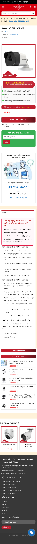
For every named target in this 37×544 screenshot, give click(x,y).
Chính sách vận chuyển (8, 487)
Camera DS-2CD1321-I (9, 444)
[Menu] (2, 7)
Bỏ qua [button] (31, 2)
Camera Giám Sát (21, 19)
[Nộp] (33, 13)
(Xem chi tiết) (25, 107)
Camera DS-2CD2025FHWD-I (27, 445)
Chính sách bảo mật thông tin (10, 481)
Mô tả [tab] (3, 212)
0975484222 (18, 187)
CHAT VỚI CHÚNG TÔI (18, 198)
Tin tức (3, 513)
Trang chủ (4, 19)
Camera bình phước (11, 333)
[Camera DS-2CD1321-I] (9, 434)
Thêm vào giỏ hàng (18, 120)
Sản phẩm (4, 510)
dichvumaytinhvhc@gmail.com (16, 473)
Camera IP (14, 34)
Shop (12, 19)
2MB (5, 21)
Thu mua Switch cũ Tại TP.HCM (15, 250)
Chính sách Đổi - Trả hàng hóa (11, 490)
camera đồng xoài (10, 337)
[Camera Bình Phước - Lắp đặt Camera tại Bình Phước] (18, 7)
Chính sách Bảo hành (8, 493)
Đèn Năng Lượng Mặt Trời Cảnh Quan (17, 254)
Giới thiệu (4, 501)
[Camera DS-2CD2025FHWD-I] (28, 434)
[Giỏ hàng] (35, 7)
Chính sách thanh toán (8, 484)
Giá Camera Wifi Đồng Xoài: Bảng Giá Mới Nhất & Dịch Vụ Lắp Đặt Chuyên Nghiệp (18, 285)
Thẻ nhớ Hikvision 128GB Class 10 (16, 275)
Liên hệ (3, 504)
